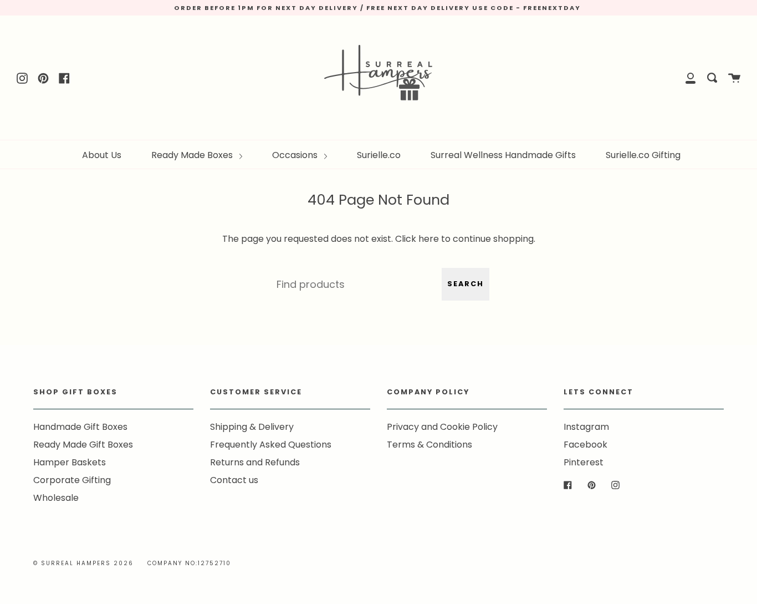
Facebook (585, 444)
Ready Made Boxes (193, 155)
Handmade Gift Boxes (80, 426)
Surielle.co (379, 155)
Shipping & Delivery (252, 426)
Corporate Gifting (72, 480)
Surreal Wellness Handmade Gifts (503, 155)
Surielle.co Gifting (643, 155)
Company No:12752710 (189, 563)
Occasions (296, 155)
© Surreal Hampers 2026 (83, 563)
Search (465, 283)
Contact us (234, 480)
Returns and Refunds (255, 462)
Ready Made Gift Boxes (83, 444)
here (428, 238)
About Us (101, 155)
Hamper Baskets (69, 462)
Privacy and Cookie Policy (442, 426)
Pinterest (583, 462)
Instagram (586, 426)
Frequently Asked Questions (270, 444)
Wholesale (56, 497)
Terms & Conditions (429, 444)
